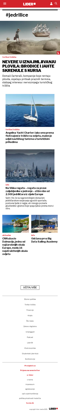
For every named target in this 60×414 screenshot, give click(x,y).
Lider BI (30, 343)
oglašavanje (30, 389)
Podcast (30, 337)
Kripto (30, 315)
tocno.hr (30, 403)
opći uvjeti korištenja (30, 394)
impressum (30, 384)
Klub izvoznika (30, 348)
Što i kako (30, 321)
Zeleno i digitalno (30, 326)
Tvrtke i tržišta (30, 305)
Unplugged (30, 332)
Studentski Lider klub (30, 353)
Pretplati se (30, 366)
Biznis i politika (30, 299)
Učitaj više (30, 287)
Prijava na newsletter (30, 370)
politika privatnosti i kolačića (30, 398)
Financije (30, 310)
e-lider (30, 375)
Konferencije (30, 359)
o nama (30, 380)
